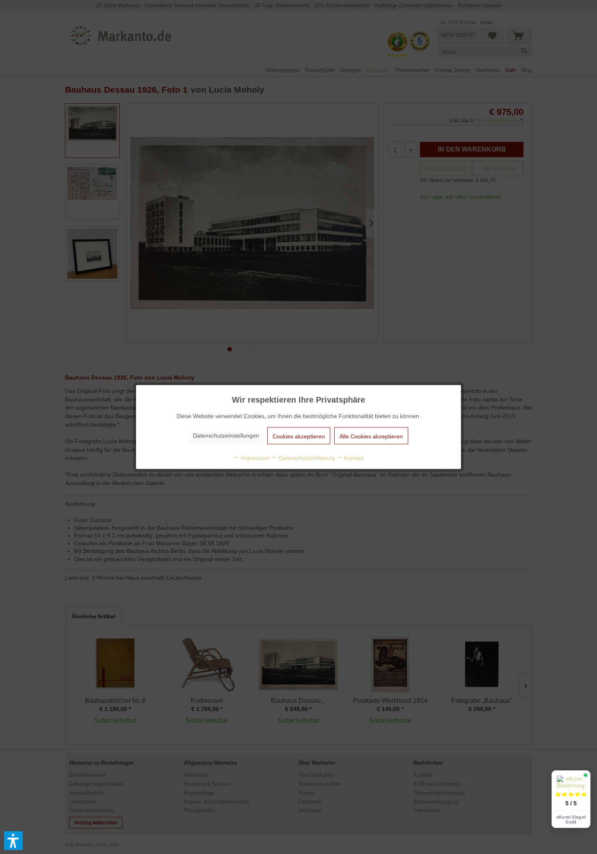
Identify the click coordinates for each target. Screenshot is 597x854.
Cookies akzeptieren (299, 436)
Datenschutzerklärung (306, 458)
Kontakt (352, 458)
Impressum (254, 458)
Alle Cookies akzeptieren (371, 436)
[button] (13, 840)
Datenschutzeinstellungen (226, 435)
